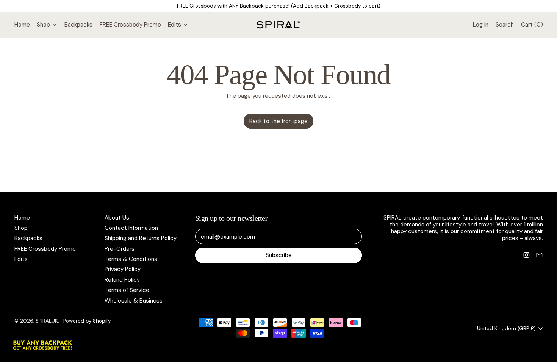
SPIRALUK (47, 321)
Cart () (532, 26)
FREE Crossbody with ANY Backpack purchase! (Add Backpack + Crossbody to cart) (278, 6)
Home (22, 24)
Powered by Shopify (87, 321)
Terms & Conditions (131, 259)
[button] (504, 24)
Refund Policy (122, 280)
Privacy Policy (123, 269)
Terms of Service (127, 290)
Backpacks (78, 24)
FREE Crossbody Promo (130, 24)
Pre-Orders (120, 249)
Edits (21, 259)
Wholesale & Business (134, 300)
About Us (117, 218)
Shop (21, 228)
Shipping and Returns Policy (141, 238)
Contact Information (131, 228)
